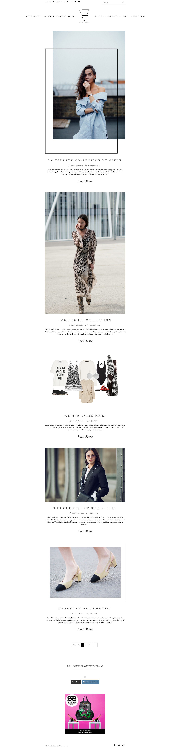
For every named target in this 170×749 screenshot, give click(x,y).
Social (58, 2)
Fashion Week (114, 16)
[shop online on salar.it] (85, 715)
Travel (126, 16)
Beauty (37, 16)
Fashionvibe (54, 746)
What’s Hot (100, 16)
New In (71, 16)
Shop (142, 16)
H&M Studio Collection (85, 320)
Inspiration (49, 16)
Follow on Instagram (92, 682)
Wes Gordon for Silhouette (85, 508)
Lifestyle (61, 16)
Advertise (53, 2)
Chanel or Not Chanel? (85, 608)
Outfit (134, 16)
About (29, 16)
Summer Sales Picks (85, 416)
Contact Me (64, 2)
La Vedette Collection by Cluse (85, 160)
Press (46, 2)
